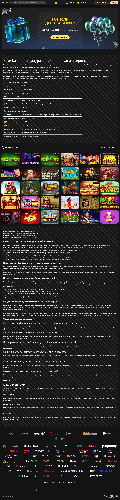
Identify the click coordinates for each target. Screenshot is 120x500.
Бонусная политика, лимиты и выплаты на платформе (20, 237)
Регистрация (102, 3)
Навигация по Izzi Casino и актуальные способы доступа (21, 233)
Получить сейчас (60, 37)
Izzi (7, 2)
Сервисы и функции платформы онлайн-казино (18, 231)
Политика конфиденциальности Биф (54, 482)
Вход (114, 3)
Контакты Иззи (72, 482)
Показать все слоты (108, 147)
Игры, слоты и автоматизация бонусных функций (19, 235)
